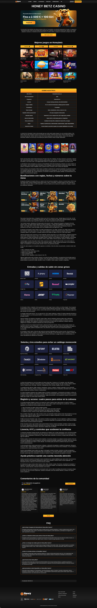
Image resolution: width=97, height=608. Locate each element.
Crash (55, 46)
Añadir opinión (70, 483)
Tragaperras (69, 46)
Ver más (48, 515)
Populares (26, 46)
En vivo (40, 46)
